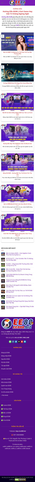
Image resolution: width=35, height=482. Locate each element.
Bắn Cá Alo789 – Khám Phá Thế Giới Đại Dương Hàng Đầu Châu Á (18, 270)
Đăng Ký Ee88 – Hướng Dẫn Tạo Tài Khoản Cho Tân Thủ (17, 174)
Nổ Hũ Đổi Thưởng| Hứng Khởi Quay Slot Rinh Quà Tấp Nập (20, 301)
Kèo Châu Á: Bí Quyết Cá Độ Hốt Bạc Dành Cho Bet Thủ (18, 286)
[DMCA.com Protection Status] (20, 479)
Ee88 (17, 25)
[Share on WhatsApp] (10, 341)
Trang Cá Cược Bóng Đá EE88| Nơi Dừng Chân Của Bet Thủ (18, 280)
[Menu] (2, 3)
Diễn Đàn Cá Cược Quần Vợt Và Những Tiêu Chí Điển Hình (19, 296)
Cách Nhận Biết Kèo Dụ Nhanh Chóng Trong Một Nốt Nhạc (19, 275)
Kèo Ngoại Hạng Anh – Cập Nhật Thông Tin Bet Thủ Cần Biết (20, 307)
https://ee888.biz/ (21, 431)
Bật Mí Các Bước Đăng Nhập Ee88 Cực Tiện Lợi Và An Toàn (17, 113)
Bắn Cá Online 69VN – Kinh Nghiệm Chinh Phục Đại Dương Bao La (18, 254)
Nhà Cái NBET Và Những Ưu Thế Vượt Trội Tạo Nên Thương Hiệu (17, 53)
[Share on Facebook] (13, 341)
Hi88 (24, 337)
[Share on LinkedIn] (25, 341)
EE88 (8, 331)
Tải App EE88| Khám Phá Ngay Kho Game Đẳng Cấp (17, 83)
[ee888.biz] (17, 3)
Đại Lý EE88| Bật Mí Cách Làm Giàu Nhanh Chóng (17, 204)
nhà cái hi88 (18, 337)
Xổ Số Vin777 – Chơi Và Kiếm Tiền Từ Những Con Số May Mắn (19, 259)
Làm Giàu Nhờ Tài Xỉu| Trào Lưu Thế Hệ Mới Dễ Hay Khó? (19, 291)
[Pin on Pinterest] (22, 341)
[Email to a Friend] (19, 341)
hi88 (28, 337)
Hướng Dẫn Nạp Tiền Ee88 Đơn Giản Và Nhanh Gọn (17, 143)
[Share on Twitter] (16, 341)
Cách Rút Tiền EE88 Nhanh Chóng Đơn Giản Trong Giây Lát (17, 234)
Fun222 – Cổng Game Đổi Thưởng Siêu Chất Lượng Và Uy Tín (19, 264)
